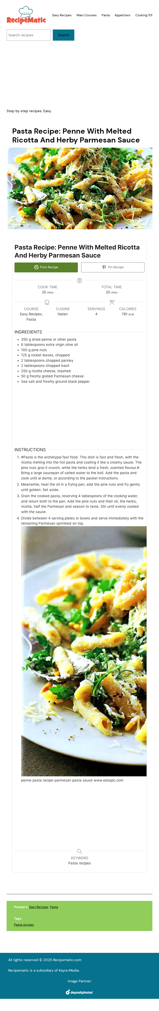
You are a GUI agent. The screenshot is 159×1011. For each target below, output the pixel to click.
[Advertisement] (79, 74)
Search (63, 35)
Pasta (54, 907)
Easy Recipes (38, 907)
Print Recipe (48, 267)
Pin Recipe (115, 267)
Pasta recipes (24, 925)
